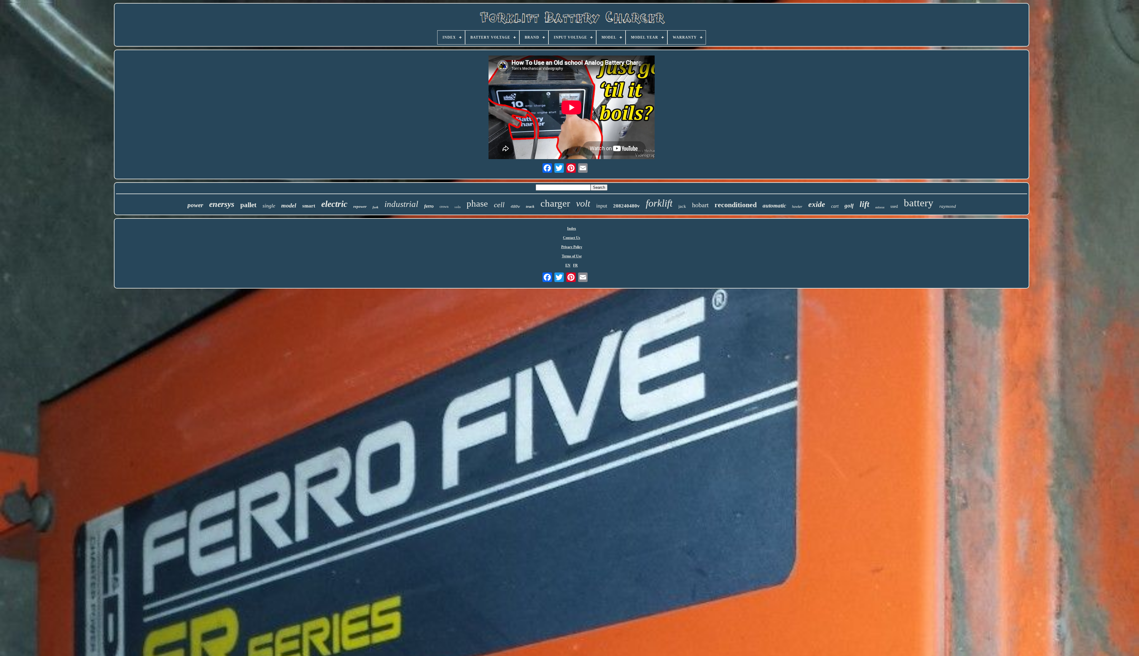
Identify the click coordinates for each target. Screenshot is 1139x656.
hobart (700, 205)
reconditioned (736, 205)
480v (515, 206)
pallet (248, 205)
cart (835, 206)
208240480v (626, 206)
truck (530, 206)
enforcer (880, 207)
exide (816, 204)
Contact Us (571, 238)
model (288, 205)
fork (375, 207)
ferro (429, 206)
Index (571, 228)
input (601, 206)
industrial (401, 204)
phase (477, 203)
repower (360, 206)
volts (457, 207)
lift (864, 204)
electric (334, 204)
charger (555, 203)
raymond (947, 206)
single (269, 206)
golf (849, 205)
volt (583, 203)
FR (575, 265)
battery (918, 203)
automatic (774, 205)
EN (567, 265)
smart (308, 206)
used (894, 206)
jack (682, 206)
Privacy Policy (571, 247)
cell (499, 205)
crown (444, 207)
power (195, 205)
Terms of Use (572, 256)
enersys (221, 204)
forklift (659, 203)
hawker (797, 207)
